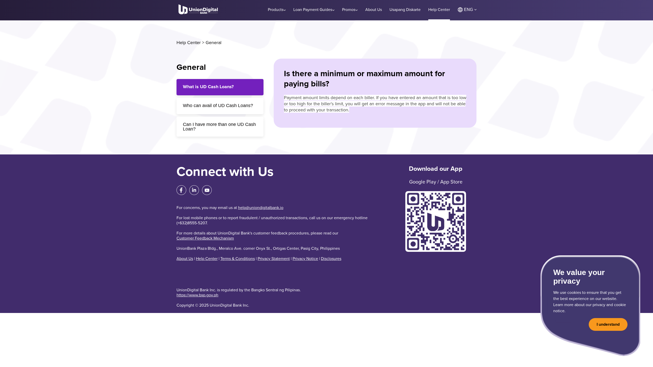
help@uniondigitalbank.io (260, 207)
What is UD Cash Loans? (208, 86)
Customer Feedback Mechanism (205, 238)
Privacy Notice (305, 258)
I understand (608, 324)
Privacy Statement (274, 258)
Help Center (189, 42)
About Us (185, 258)
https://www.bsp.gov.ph (197, 295)
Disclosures (331, 258)
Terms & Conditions (237, 258)
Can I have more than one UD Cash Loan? (219, 127)
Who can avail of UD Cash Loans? (218, 105)
